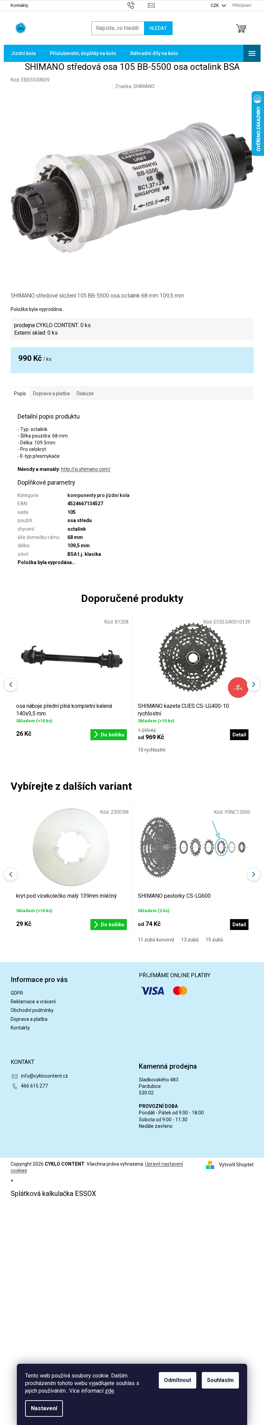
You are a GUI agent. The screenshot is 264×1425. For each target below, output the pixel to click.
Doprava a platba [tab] (51, 393)
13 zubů (190, 939)
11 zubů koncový (156, 939)
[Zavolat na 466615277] (138, 5)
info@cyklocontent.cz (44, 1076)
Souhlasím (220, 1380)
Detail (239, 924)
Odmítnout (177, 1380)
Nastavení (44, 1408)
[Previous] (11, 874)
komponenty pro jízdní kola (98, 495)
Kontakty (19, 5)
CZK (215, 5)
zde (109, 1391)
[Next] (254, 874)
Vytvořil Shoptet (236, 1164)
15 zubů (214, 939)
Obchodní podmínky (32, 1010)
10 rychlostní (151, 750)
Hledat (158, 28)
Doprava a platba (29, 1019)
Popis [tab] (20, 393)
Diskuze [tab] (85, 393)
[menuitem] (23, 53)
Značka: (135, 86)
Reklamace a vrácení (33, 1001)
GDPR (17, 993)
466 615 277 (34, 1086)
